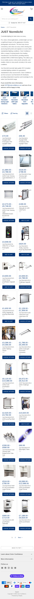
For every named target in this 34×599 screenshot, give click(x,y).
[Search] (30, 19)
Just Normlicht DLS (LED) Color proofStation (8, 384)
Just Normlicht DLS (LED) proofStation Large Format (25, 487)
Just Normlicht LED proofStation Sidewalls (8, 521)
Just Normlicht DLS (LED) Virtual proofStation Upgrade (8, 280)
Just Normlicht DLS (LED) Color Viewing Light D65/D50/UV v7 (8, 175)
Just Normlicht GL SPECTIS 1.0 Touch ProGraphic (8, 245)
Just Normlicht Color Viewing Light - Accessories (25, 175)
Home (3, 27)
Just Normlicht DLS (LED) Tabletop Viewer (8, 348)
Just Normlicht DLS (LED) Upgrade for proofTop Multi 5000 (8, 312)
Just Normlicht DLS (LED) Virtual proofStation (25, 416)
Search (17, 592)
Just (3, 145)
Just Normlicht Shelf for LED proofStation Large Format (8, 487)
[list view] (31, 113)
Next (19, 537)
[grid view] (27, 113)
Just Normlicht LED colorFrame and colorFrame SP (25, 314)
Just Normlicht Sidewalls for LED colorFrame (24, 208)
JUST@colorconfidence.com (13, 85)
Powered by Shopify (17, 595)
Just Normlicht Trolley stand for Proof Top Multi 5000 (25, 247)
